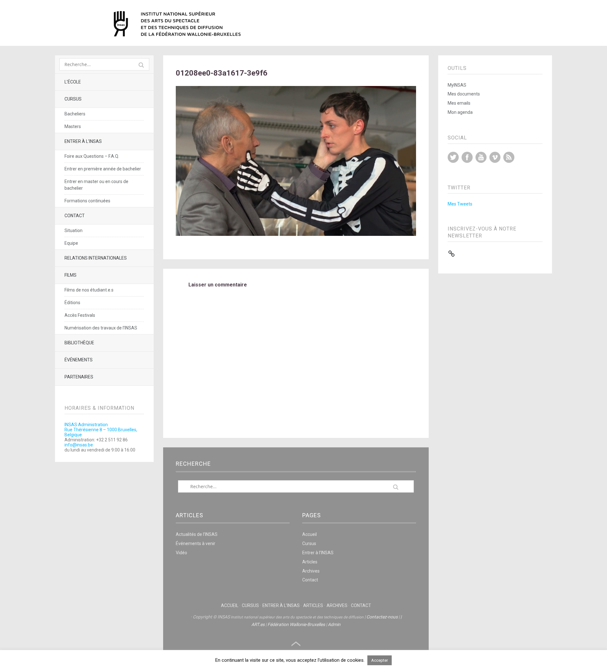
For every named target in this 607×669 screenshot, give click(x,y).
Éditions (72, 302)
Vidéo (181, 552)
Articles (309, 561)
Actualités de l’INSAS (197, 534)
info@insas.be (78, 444)
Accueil (309, 534)
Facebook (467, 157)
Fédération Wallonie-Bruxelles (296, 624)
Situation (73, 230)
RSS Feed (508, 157)
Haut (296, 644)
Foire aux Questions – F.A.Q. (91, 156)
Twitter (453, 157)
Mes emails (459, 103)
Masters (72, 126)
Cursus (73, 98)
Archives (311, 571)
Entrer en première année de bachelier (102, 168)
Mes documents (464, 93)
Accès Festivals (79, 315)
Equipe (71, 243)
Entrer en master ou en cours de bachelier (96, 185)
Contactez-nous (382, 616)
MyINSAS (457, 85)
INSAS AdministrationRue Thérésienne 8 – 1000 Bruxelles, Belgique (100, 429)
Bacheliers (74, 113)
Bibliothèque (79, 342)
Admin (334, 624)
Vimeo (494, 157)
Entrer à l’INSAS (83, 141)
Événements (78, 359)
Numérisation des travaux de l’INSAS (100, 327)
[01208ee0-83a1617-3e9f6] (296, 234)
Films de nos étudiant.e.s (88, 289)
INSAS (177, 23)
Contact (74, 215)
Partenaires (78, 376)
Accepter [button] (379, 660)
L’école (72, 81)
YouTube (481, 157)
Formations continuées (87, 200)
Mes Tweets (460, 203)
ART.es (258, 624)
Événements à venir (195, 543)
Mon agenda (460, 112)
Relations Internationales (95, 258)
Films (70, 275)
